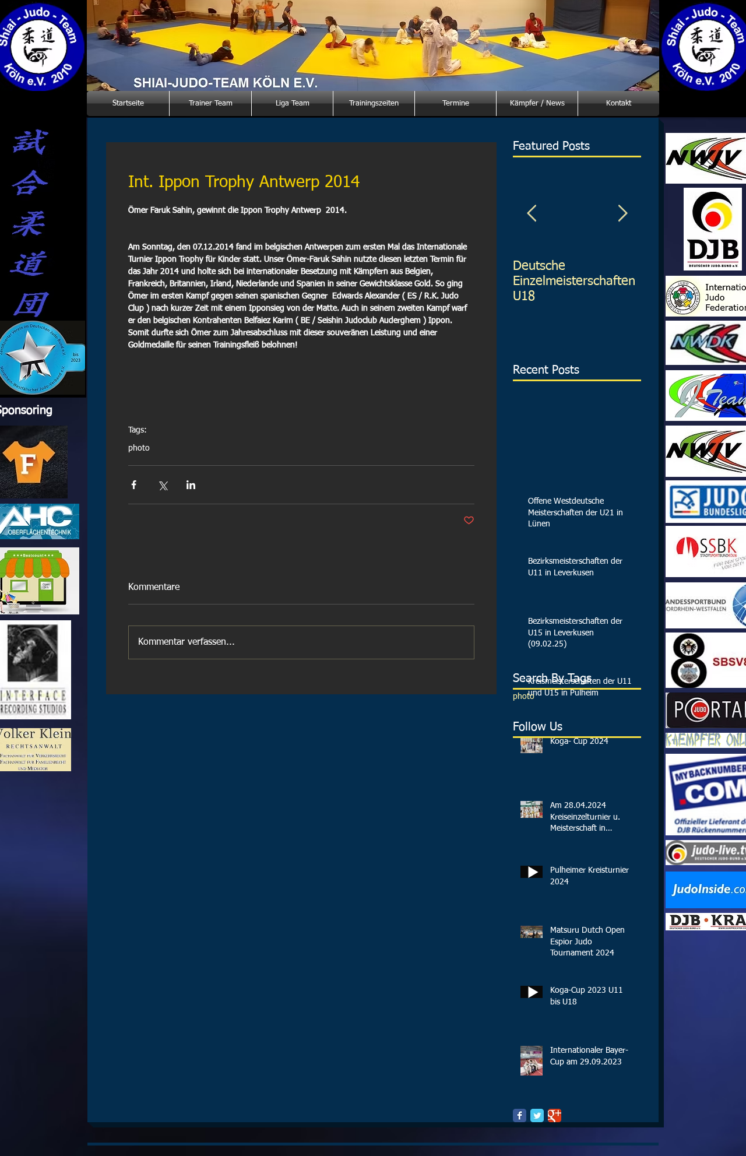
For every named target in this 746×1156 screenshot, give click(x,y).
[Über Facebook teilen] (133, 484)
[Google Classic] (554, 1115)
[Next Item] (622, 214)
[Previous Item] (531, 214)
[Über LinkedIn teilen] (190, 484)
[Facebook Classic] (519, 1115)
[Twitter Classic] (537, 1115)
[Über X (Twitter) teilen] (162, 484)
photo (139, 448)
